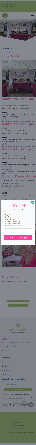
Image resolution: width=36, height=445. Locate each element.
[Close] (32, 202)
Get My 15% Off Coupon (18, 237)
